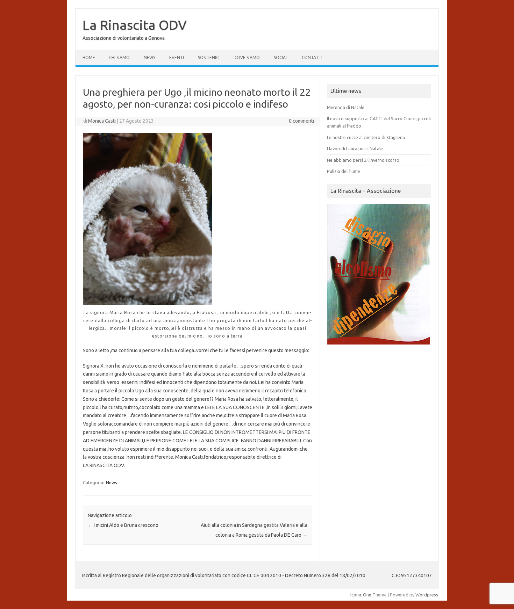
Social (281, 57)
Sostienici (209, 57)
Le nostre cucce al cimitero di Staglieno (366, 137)
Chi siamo (119, 57)
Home (89, 57)
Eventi (176, 57)
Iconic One (360, 594)
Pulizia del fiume (343, 171)
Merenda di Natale (345, 107)
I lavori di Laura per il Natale (355, 148)
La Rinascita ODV (135, 24)
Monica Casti (102, 121)
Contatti (312, 57)
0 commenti (301, 121)
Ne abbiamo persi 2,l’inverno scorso (363, 160)
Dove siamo (247, 57)
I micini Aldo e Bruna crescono (123, 525)
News (149, 57)
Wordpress (426, 594)
